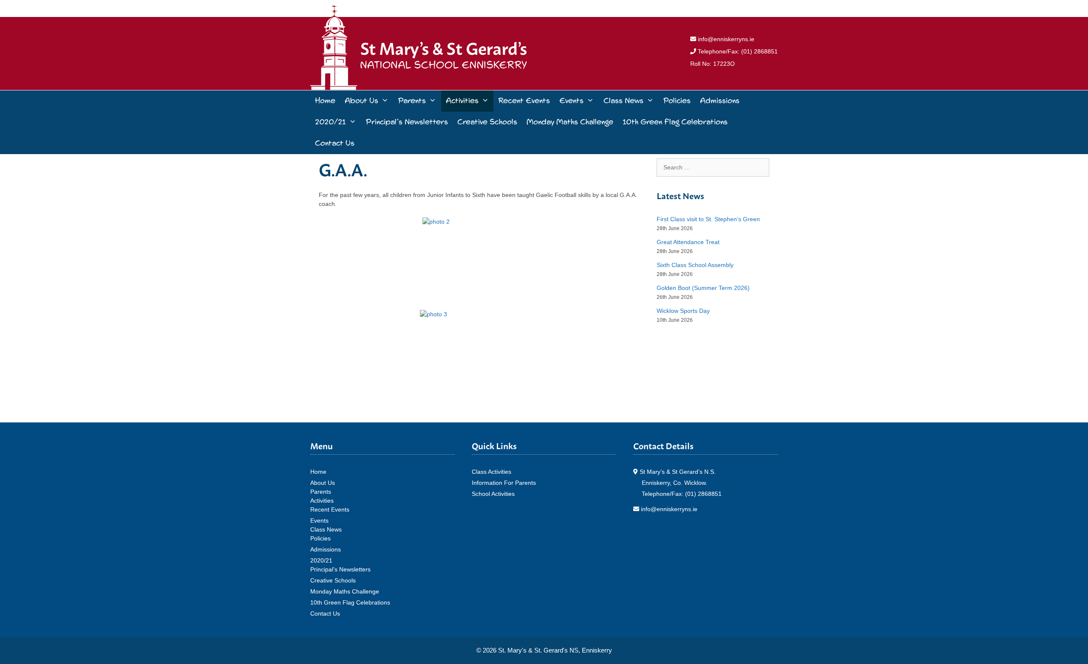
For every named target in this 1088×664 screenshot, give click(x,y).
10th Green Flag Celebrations (675, 122)
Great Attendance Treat (688, 242)
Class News (623, 100)
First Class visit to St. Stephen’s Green (708, 219)
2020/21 (330, 122)
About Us (361, 100)
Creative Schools (487, 122)
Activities (462, 100)
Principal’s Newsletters (407, 122)
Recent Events (524, 100)
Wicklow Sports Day (683, 310)
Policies (677, 100)
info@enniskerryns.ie (725, 39)
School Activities (493, 493)
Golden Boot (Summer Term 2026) (703, 287)
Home (325, 100)
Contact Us (334, 143)
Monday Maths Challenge (570, 122)
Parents (412, 100)
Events (571, 100)
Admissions (720, 100)
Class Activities (491, 471)
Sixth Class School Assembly (695, 265)
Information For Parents (504, 482)
